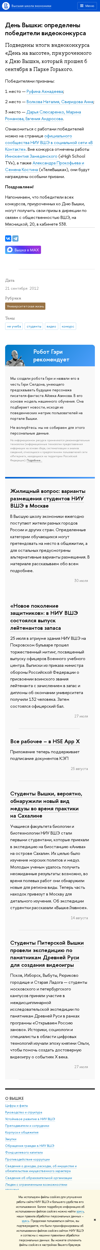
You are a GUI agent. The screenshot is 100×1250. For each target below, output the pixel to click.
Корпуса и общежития (21, 1132)
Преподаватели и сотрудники (27, 1125)
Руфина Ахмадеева (45, 91)
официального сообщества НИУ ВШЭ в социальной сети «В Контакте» (49, 142)
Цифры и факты (16, 1105)
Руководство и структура (23, 1112)
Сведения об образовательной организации (38, 1178)
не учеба (14, 326)
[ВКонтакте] (8, 238)
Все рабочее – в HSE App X (45, 741)
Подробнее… (34, 460)
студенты (34, 326)
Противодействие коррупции (27, 1159)
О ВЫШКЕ (14, 1098)
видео (51, 326)
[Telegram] (15, 238)
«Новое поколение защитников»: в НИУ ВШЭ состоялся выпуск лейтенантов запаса (44, 617)
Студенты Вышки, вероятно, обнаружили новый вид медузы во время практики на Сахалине (46, 804)
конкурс (68, 326)
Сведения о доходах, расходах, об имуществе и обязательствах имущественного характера (41, 1168)
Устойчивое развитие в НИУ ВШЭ (30, 1119)
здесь (80, 1211)
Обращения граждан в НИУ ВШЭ (29, 1145)
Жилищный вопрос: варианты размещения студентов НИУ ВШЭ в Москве (47, 498)
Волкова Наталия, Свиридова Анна (60, 101)
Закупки (10, 1139)
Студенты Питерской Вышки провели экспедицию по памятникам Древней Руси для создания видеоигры (47, 954)
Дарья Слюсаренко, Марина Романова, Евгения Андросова (43, 115)
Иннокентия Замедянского (31, 156)
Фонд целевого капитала (24, 1152)
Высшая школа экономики (31, 5)
